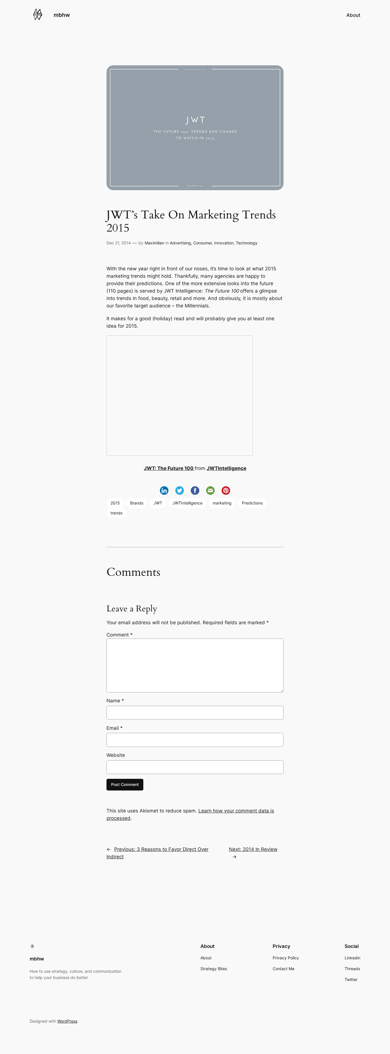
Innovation (224, 242)
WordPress (67, 1021)
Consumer (202, 242)
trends (116, 512)
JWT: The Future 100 (169, 468)
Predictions (252, 502)
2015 (115, 502)
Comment (119, 635)
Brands (136, 502)
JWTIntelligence (226, 468)
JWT (158, 502)
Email (114, 728)
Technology (247, 242)
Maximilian (154, 242)
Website (115, 755)
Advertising (180, 242)
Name (115, 701)
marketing (222, 502)
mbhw (62, 14)
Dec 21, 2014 (118, 242)
